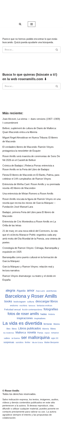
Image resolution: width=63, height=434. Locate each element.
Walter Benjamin (51, 342)
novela (31, 332)
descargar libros (47, 301)
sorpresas (9, 342)
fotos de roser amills (23, 314)
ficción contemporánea (32, 309)
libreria (56, 324)
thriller (27, 342)
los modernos (8, 333)
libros (14, 328)
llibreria (45, 329)
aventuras (51, 291)
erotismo (14, 305)
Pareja (40, 333)
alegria (10, 290)
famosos (32, 306)
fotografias (51, 309)
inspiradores (40, 318)
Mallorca (21, 332)
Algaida (21, 290)
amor (30, 290)
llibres (53, 329)
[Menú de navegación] (31, 24)
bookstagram (20, 302)
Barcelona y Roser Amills (31, 296)
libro (8, 328)
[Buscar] (20, 24)
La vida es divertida (22, 323)
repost (47, 333)
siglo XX (54, 338)
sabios (7, 338)
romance (55, 333)
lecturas (48, 323)
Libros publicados (29, 328)
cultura (30, 301)
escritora (23, 305)
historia (51, 314)
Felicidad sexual (12, 309)
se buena (15, 338)
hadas (43, 314)
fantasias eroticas (44, 305)
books (8, 301)
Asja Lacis (40, 291)
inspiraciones (25, 318)
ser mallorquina (35, 337)
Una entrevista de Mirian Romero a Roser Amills (27, 193)
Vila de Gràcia (37, 342)
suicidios (19, 342)
